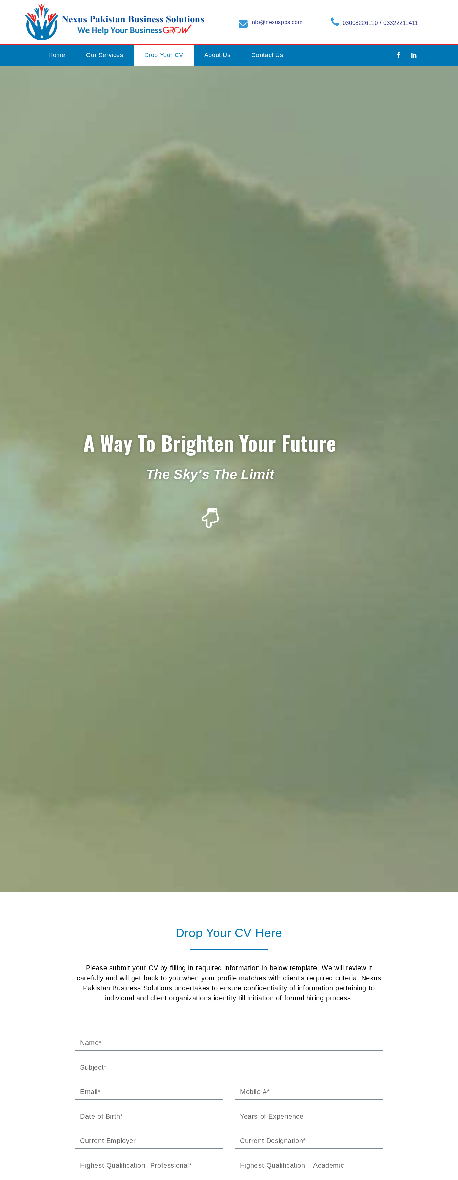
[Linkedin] (414, 55)
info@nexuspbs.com (276, 22)
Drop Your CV (163, 55)
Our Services (104, 55)
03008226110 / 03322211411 (380, 23)
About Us (217, 55)
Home (56, 55)
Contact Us (267, 55)
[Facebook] (398, 55)
